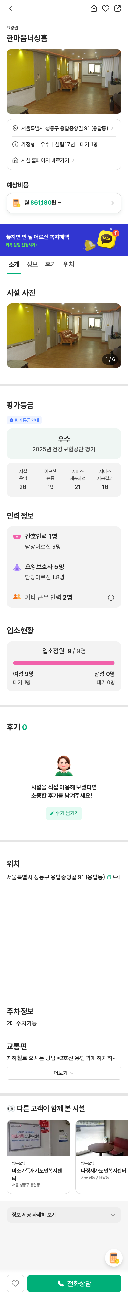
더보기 (61, 1073)
